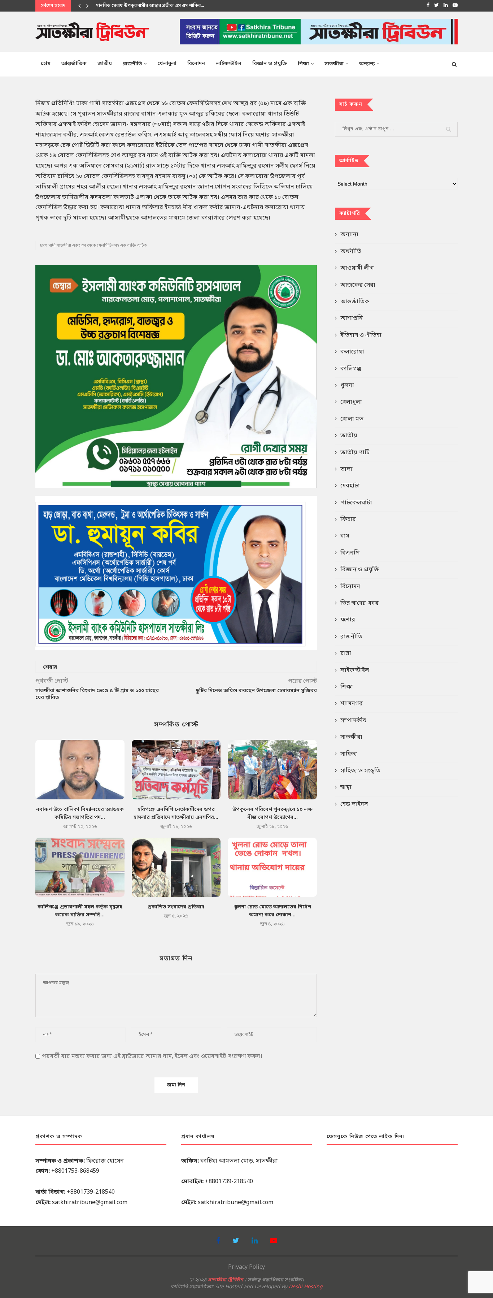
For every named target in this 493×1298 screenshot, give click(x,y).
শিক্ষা (303, 64)
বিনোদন (196, 63)
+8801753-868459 (75, 1171)
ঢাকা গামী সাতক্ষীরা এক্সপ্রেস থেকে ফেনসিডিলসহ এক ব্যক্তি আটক (93, 245)
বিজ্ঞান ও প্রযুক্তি (269, 63)
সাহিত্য (348, 754)
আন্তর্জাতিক (74, 63)
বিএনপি (350, 553)
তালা (346, 469)
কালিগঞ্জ (350, 369)
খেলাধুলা (166, 63)
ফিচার (348, 520)
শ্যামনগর (351, 704)
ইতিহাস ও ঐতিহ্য (360, 335)
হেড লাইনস (354, 804)
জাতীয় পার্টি (355, 453)
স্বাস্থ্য (346, 787)
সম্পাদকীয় (353, 721)
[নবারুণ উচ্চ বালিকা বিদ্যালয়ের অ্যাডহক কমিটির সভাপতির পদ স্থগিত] (80, 769)
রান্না (345, 653)
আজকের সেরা (357, 285)
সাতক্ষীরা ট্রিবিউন (225, 1280)
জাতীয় (104, 63)
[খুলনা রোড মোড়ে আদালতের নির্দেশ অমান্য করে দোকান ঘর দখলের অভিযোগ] (272, 867)
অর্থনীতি (350, 252)
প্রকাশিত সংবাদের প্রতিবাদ (176, 907)
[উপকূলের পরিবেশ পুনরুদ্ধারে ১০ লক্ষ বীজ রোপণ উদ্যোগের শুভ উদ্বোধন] (272, 769)
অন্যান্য (367, 64)
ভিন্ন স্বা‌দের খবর (359, 603)
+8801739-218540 (91, 1192)
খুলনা (347, 386)
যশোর (347, 620)
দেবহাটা (350, 486)
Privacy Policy (246, 1267)
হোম (46, 63)
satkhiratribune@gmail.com (89, 1203)
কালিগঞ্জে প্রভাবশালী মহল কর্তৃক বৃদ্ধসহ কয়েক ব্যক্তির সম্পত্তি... (153, 6)
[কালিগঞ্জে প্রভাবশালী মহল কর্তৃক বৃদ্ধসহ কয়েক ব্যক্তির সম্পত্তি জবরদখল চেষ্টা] (80, 867)
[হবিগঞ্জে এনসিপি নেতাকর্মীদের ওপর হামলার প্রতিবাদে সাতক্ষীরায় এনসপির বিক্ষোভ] (176, 769)
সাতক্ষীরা (334, 64)
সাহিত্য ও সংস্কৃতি (360, 771)
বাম (344, 536)
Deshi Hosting (306, 1287)
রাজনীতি (132, 64)
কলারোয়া (352, 352)
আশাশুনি (351, 318)
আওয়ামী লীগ (357, 268)
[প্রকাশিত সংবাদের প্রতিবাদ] (176, 867)
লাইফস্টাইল (228, 63)
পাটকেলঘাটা (356, 503)
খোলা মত (351, 419)
